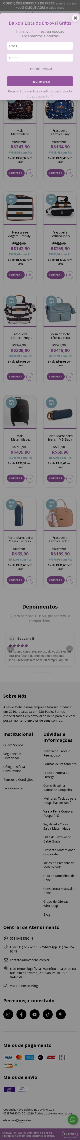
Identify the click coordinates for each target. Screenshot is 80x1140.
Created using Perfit (40, 96)
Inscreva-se (40, 81)
